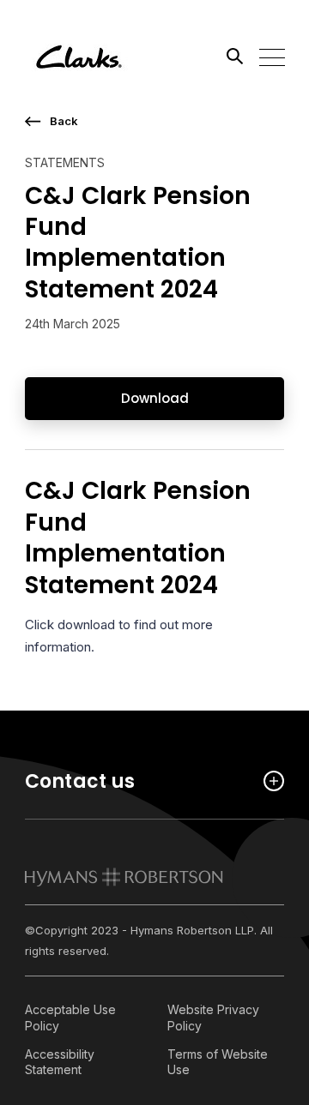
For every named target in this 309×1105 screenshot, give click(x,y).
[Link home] (102, 55)
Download (155, 398)
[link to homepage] (124, 877)
